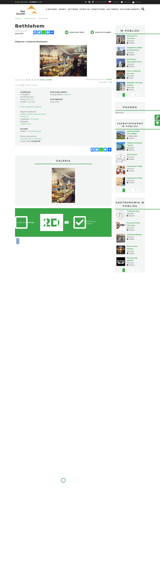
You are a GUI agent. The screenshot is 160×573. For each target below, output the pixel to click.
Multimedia (112, 9)
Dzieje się (85, 9)
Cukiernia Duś (133, 226)
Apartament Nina (134, 181)
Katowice (130, 120)
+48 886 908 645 (34, 131)
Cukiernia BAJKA (134, 249)
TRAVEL (36, 2)
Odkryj (62, 9)
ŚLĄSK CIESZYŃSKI (21, 2)
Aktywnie (73, 9)
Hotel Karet (132, 169)
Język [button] (115, 2)
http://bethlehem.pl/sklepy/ (31, 139)
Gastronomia (25, 124)
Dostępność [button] (100, 2)
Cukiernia (67, 94)
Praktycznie (98, 9)
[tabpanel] (63, 186)
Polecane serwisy (130, 9)
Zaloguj (138, 2)
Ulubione (126, 2)
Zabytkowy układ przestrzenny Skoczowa (134, 50)
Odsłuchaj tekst (77, 32)
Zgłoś (109, 79)
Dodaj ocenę (46, 80)
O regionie (51, 9)
